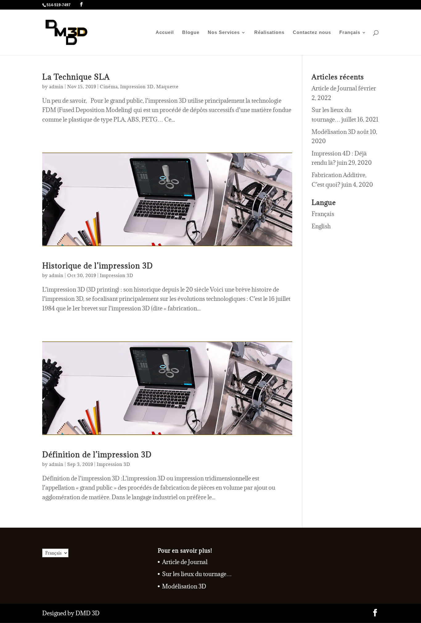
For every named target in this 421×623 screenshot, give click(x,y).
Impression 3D (137, 86)
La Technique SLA (76, 77)
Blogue (190, 32)
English (321, 226)
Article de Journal (334, 88)
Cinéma (109, 86)
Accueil (165, 32)
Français (349, 32)
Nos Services (224, 32)
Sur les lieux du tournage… (197, 574)
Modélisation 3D (334, 131)
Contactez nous (312, 32)
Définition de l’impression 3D (97, 454)
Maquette (167, 86)
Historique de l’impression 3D (97, 266)
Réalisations (269, 32)
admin (56, 86)
